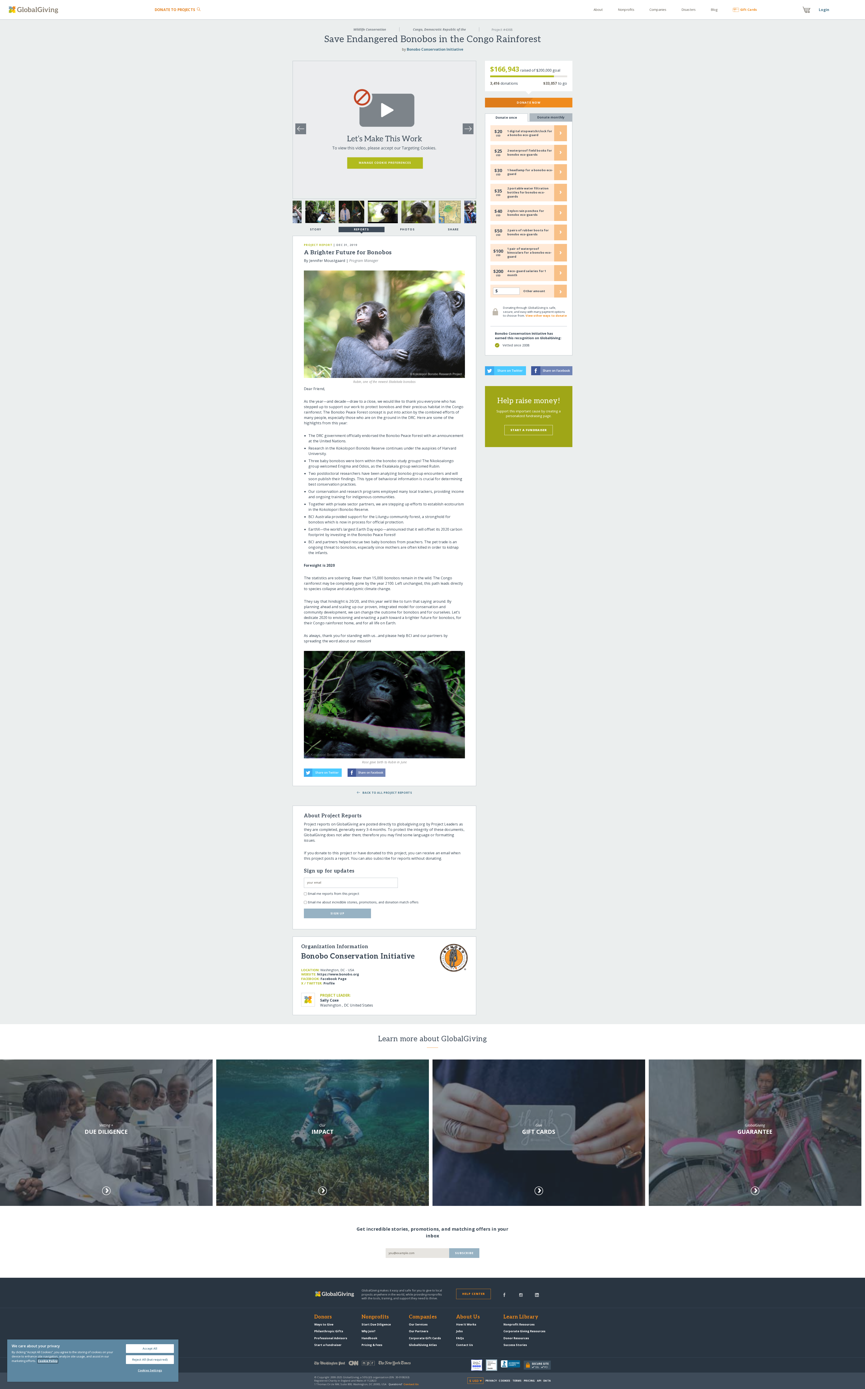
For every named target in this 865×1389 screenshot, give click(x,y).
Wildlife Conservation (370, 29)
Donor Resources (516, 1338)
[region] (92, 1360)
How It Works (466, 1324)
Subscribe (464, 1253)
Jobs (459, 1331)
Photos (407, 229)
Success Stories (515, 1345)
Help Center (473, 1294)
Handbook (369, 1338)
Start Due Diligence (376, 1324)
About (598, 9)
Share (453, 229)
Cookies (504, 1380)
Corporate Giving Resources (524, 1331)
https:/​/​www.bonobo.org (338, 974)
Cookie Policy (48, 1361)
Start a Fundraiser (528, 430)
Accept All (150, 1348)
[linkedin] (537, 1294)
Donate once (506, 117)
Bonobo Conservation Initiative (435, 49)
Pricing (529, 1380)
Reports (361, 229)
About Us (468, 1317)
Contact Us (464, 1345)
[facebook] (504, 1294)
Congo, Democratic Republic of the (439, 29)
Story (315, 229)
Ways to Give (323, 1324)
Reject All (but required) (150, 1359)
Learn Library (520, 1317)
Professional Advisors (330, 1338)
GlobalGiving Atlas (423, 1345)
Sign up (337, 913)
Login (824, 9)
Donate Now (528, 102)
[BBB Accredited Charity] (512, 1365)
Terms (517, 1380)
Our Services (418, 1324)
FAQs (460, 1338)
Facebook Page (333, 979)
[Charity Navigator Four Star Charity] (478, 1365)
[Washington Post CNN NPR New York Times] (373, 1364)
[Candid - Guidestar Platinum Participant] (493, 1365)
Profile (329, 983)
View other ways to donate (546, 316)
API (539, 1380)
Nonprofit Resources (519, 1324)
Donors (323, 1317)
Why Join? (369, 1331)
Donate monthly (551, 117)
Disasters (688, 9)
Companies (657, 9)
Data (547, 1380)
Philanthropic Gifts (328, 1331)
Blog (714, 9)
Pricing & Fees (372, 1345)
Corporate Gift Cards (425, 1338)
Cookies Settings (150, 1370)
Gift (748, 9)
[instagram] (521, 1294)
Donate (175, 9)
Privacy (491, 1380)
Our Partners (418, 1331)
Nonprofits (626, 9)
